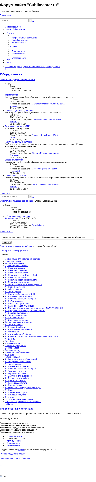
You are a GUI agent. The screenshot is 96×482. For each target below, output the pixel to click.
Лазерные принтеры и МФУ (17, 126)
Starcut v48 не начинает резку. (46, 153)
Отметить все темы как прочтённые (16, 201)
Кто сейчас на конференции (17, 408)
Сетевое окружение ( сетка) (45, 169)
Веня (12, 137)
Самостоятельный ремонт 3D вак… (48, 104)
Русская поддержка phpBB (12, 454)
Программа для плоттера (18, 216)
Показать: (6, 237)
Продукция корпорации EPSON (46, 119)
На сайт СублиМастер (15, 29)
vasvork (13, 106)
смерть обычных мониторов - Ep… (48, 184)
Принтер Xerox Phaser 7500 (45, 135)
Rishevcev (14, 155)
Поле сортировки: (32, 237)
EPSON (13, 122)
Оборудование (11, 74)
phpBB (21, 450)
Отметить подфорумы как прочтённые (17, 80)
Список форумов (13, 27)
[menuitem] (24, 38)
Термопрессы (11, 95)
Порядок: (67, 237)
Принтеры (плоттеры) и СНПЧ (19, 110)
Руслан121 (15, 171)
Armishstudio (11, 218)
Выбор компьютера (14, 160)
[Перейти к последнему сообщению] (45, 225)
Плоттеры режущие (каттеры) (18, 142)
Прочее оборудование (15, 175)
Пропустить (5, 15)
